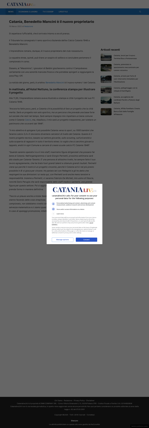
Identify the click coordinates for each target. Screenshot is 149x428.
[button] (74, 213)
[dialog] (74, 214)
